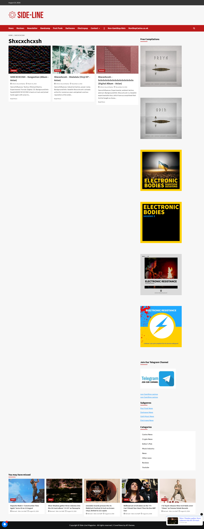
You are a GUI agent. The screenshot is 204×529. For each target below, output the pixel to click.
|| (104, 28)
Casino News (147, 434)
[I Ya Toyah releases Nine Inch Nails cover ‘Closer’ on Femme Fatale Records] (178, 491)
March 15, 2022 (32, 84)
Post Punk (58, 28)
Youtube (145, 467)
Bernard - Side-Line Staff (19, 511)
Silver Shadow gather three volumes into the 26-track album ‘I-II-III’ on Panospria (64, 507)
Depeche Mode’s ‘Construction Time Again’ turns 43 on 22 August (24, 507)
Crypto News (147, 439)
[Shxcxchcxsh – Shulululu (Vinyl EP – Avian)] (73, 60)
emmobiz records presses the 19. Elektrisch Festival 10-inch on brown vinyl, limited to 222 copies (100, 508)
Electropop (83, 28)
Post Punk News (146, 408)
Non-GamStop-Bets (116, 28)
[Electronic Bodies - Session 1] (161, 222)
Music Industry (148, 448)
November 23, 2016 (121, 87)
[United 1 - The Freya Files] (161, 66)
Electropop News (147, 420)
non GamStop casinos (149, 394)
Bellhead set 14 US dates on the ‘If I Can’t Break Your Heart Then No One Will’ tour (140, 508)
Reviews (20, 28)
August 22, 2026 (34, 511)
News (11, 28)
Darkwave (70, 28)
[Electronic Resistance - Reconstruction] (161, 274)
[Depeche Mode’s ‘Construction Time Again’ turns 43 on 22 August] (26, 491)
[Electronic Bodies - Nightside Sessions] (161, 170)
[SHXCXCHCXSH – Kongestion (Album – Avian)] (29, 60)
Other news (147, 458)
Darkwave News (146, 412)
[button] (194, 28)
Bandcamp (45, 28)
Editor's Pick (147, 444)
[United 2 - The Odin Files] (161, 118)
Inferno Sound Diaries (18, 84)
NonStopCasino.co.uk (138, 28)
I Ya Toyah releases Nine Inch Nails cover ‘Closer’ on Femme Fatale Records (177, 507)
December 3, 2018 (77, 84)
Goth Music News (147, 416)
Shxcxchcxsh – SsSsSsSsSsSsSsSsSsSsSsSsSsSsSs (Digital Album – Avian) (116, 80)
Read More (13, 99)
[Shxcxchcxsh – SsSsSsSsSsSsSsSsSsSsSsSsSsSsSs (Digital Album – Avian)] (117, 60)
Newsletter (32, 28)
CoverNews (118, 525)
